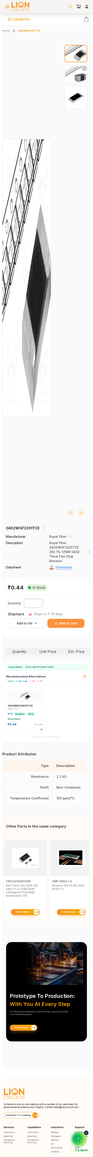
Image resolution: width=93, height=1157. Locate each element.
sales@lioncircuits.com (66, 1107)
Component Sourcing (9, 1141)
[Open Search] (70, 6)
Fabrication (9, 1132)
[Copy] (43, 528)
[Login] (86, 6)
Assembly (8, 1136)
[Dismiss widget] (86, 1133)
